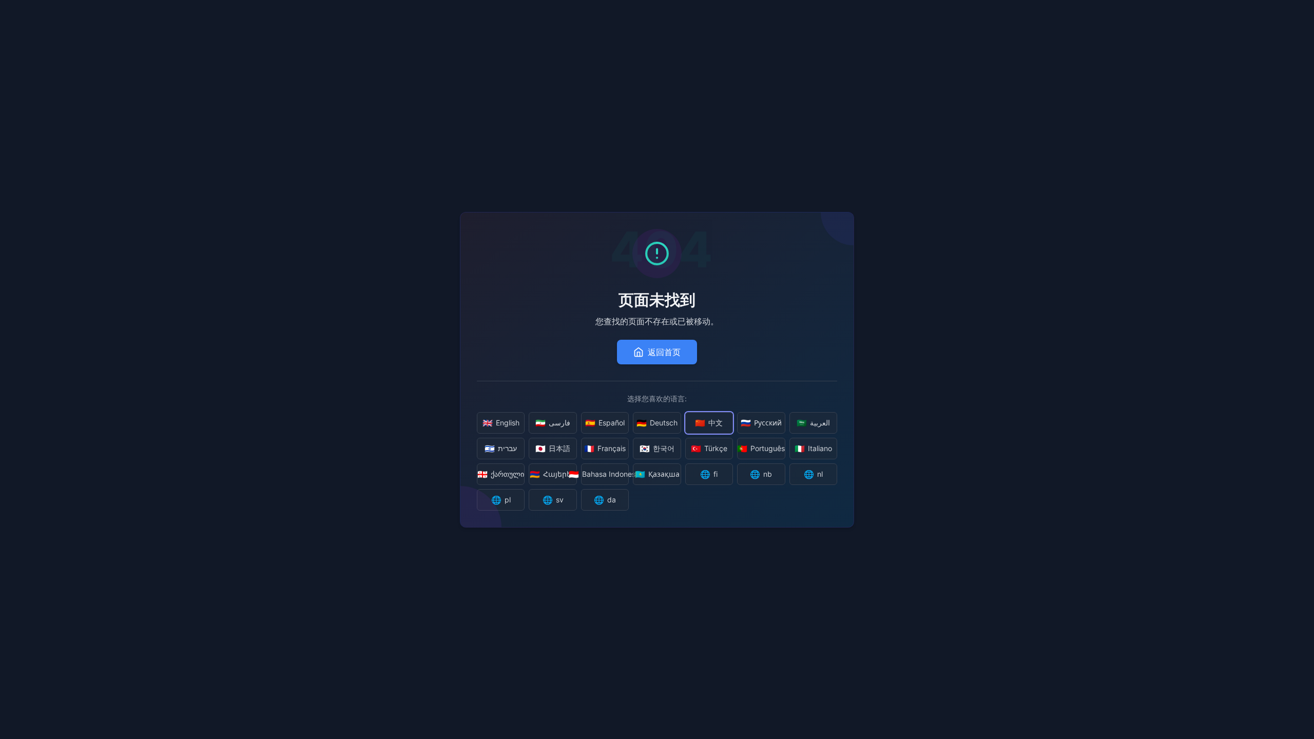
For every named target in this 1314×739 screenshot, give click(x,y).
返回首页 (664, 352)
